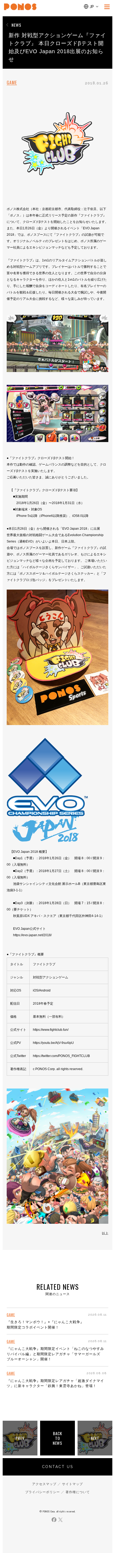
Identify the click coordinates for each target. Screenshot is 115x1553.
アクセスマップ (44, 1484)
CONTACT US (57, 1467)
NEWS (16, 25)
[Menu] (107, 6)
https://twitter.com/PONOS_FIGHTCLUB (61, 1056)
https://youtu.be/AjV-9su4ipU (53, 1043)
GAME (12, 82)
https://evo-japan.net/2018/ (32, 935)
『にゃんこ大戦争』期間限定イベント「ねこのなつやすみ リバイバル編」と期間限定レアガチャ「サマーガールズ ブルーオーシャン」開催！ (55, 1354)
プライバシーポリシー (42, 1492)
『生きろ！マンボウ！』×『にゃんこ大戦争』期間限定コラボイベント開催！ (45, 1324)
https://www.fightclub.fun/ (50, 1030)
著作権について (78, 1492)
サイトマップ (72, 1484)
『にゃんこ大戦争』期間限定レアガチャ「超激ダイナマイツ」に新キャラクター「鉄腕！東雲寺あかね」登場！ (55, 1383)
